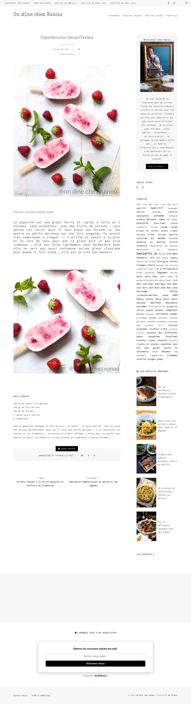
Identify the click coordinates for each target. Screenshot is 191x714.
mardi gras (143, 276)
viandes (172, 355)
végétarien (156, 355)
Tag (176, 351)
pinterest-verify (157, 307)
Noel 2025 (172, 287)
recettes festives (163, 336)
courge (163, 227)
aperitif (141, 208)
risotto (141, 344)
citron (174, 223)
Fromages (141, 265)
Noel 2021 (166, 284)
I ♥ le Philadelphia (166, 268)
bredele (141, 219)
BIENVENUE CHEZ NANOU (17, 3)
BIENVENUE (114, 15)
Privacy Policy (20, 696)
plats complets (166, 310)
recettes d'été (158, 329)
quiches (163, 318)
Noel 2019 (142, 284)
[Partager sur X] (82, 455)
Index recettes (146, 273)
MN (176, 277)
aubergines (142, 215)
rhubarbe (162, 340)
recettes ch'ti (154, 325)
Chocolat (142, 223)
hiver (150, 269)
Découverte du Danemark (157, 249)
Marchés (174, 273)
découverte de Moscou (164, 246)
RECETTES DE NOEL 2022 (123, 3)
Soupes (165, 351)
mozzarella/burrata (147, 280)
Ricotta (173, 340)
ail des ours (151, 204)
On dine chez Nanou (37, 14)
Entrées (172, 253)
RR (148, 344)
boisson (173, 216)
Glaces (151, 265)
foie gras (162, 261)
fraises (173, 261)
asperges (173, 208)
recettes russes (146, 340)
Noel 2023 (148, 287)
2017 (139, 204)
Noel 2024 (160, 287)
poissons (162, 313)
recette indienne (157, 321)
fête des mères (159, 258)
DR (79, 49)
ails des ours (169, 204)
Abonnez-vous (95, 663)
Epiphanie (142, 257)
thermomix (141, 355)
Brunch (151, 219)
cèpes (175, 219)
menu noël (166, 276)
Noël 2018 (172, 280)
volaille (141, 359)
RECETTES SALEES (154, 15)
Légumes (162, 272)
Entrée (162, 254)
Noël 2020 (154, 284)
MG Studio (173, 695)
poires (140, 314)
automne (159, 215)
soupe (155, 351)
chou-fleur (160, 223)
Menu (155, 276)
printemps (142, 318)
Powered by (88, 676)
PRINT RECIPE (68, 449)
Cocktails (142, 227)
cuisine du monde (151, 238)
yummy (160, 359)
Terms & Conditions (40, 696)
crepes (174, 230)
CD (168, 219)
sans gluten (152, 347)
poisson (150, 314)
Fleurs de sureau (146, 261)
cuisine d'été (145, 234)
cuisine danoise (168, 234)
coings (153, 227)
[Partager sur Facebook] (88, 455)
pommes (174, 314)
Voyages (151, 359)
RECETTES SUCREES (132, 15)
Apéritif (157, 208)
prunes (153, 317)
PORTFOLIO (172, 15)
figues (174, 257)
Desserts (144, 253)
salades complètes (161, 344)
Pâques (140, 299)
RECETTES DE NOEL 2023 (93, 3)
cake (162, 219)
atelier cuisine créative (157, 212)
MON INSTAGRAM (43, 3)
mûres (162, 280)
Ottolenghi (142, 291)
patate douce (153, 299)
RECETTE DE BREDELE (66, 3)
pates (166, 299)
